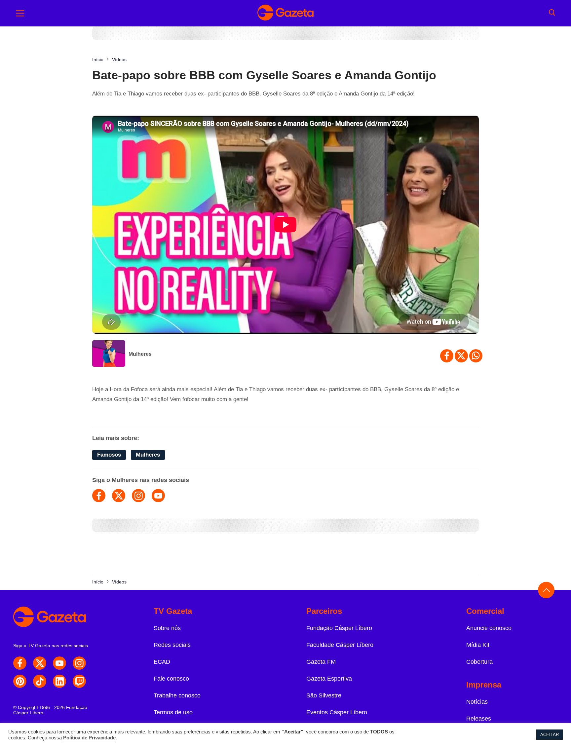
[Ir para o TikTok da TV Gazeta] (39, 681)
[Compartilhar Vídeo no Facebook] (446, 355)
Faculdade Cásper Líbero (339, 645)
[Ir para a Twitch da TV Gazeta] (79, 681)
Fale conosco (171, 678)
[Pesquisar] (552, 13)
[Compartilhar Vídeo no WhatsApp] (475, 355)
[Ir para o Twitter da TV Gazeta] (39, 663)
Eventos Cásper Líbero (336, 712)
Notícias (477, 701)
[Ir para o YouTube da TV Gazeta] (59, 663)
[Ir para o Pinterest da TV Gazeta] (19, 681)
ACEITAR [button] (549, 734)
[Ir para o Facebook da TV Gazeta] (19, 663)
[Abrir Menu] (20, 13)
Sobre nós (167, 628)
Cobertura (479, 661)
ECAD (162, 661)
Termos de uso (173, 712)
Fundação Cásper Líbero (339, 628)
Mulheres (140, 354)
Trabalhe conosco (177, 695)
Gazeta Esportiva (329, 678)
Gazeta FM (321, 661)
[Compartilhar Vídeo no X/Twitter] (461, 355)
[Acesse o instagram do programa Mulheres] (138, 495)
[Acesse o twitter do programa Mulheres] (118, 495)
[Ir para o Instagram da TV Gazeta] (79, 663)
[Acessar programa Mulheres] (108, 354)
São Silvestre (323, 695)
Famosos (109, 455)
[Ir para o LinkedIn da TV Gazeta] (59, 681)
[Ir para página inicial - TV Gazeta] (285, 13)
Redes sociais (172, 645)
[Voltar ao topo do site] (546, 590)
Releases (478, 718)
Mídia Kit (477, 645)
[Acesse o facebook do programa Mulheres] (98, 495)
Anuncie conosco (489, 628)
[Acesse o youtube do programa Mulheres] (158, 495)
